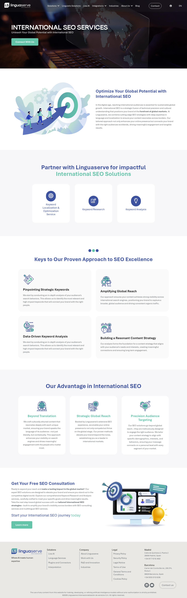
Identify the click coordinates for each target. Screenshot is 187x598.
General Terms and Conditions (122, 573)
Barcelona (149, 565)
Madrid (147, 550)
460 (158, 558)
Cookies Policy (120, 579)
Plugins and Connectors (59, 562)
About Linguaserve (89, 553)
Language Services (57, 558)
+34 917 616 (150, 558)
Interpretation (54, 567)
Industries (85, 567)
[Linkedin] (146, 585)
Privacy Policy (119, 553)
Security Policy (120, 558)
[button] (180, 6)
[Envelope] (152, 585)
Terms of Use (119, 567)
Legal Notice (119, 562)
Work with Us (87, 558)
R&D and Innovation (90, 562)
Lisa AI (51, 553)
